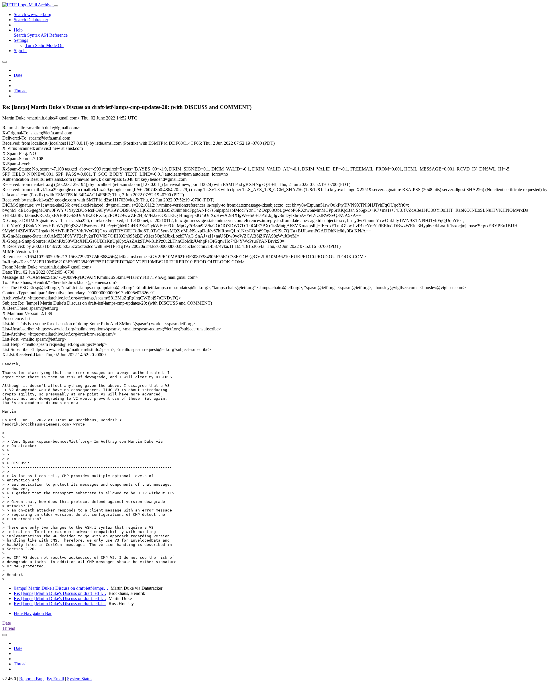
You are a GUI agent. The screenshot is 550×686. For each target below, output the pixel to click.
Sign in (20, 50)
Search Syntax (27, 35)
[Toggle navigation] (56, 6)
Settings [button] (21, 40)
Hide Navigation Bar (33, 613)
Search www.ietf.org (32, 14)
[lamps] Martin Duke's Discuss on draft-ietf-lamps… (61, 588)
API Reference (54, 35)
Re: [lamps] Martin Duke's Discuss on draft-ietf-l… (60, 593)
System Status (79, 678)
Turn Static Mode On (44, 45)
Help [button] (18, 30)
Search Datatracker (31, 19)
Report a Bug (31, 678)
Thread (20, 90)
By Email (55, 678)
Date (18, 75)
